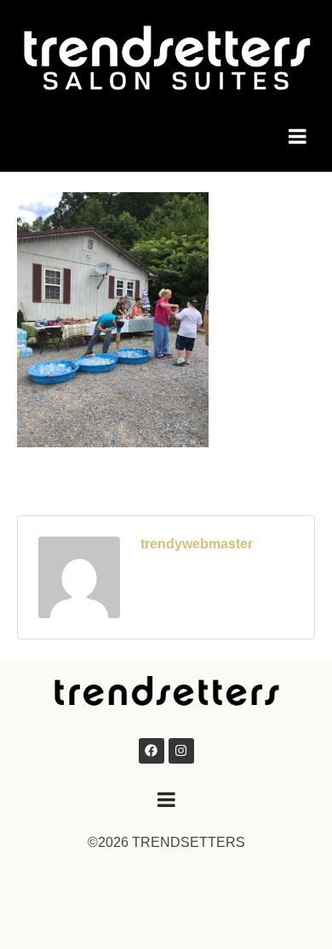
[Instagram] (181, 751)
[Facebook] (151, 751)
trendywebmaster (196, 544)
